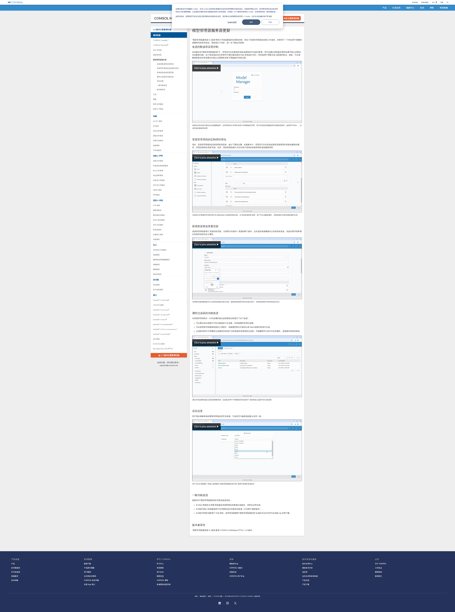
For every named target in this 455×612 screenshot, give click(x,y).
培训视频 (444, 7)
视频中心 (410, 7)
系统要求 (14, 576)
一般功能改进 (162, 85)
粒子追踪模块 (158, 290)
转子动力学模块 (159, 185)
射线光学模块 (158, 136)
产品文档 (305, 580)
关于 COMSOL (380, 563)
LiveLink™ (161, 300)
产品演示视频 (89, 568)
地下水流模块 (158, 225)
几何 (154, 94)
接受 (251, 22)
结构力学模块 (158, 161)
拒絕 (270, 22)
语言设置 (160, 81)
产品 (384, 7)
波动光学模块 (158, 131)
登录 (442, 2)
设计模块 (156, 339)
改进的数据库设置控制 (165, 64)
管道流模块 (157, 230)
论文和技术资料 (90, 576)
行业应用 (396, 7)
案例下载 (87, 563)
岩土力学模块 (158, 170)
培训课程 (160, 568)
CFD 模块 (156, 205)
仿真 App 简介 (89, 584)
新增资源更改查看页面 (165, 72)
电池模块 (156, 255)
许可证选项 (15, 572)
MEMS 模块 (157, 190)
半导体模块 (157, 150)
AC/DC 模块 (157, 121)
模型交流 (160, 576)
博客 (432, 7)
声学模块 (156, 195)
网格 (154, 99)
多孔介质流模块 (159, 220)
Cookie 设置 (218, 596)
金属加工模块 (158, 234)
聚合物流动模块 (159, 215)
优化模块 (156, 285)
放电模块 (156, 145)
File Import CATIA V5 (163, 349)
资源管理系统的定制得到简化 (168, 68)
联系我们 (378, 576)
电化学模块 (157, 274)
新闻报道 (378, 572)
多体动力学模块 (159, 180)
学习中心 (160, 563)
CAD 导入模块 (158, 305)
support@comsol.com (169, 365)
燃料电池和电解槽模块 (161, 260)
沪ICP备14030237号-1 (232, 596)
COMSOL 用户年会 (237, 576)
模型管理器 (157, 55)
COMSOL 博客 (162, 580)
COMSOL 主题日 (236, 568)
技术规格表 (15, 568)
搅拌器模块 (157, 210)
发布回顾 (14, 580)
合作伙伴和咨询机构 (310, 576)
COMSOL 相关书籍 (91, 580)
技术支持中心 (307, 563)
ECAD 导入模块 (159, 344)
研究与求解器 (158, 104)
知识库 (304, 572)
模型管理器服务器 (159, 60)
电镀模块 (156, 264)
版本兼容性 (161, 89)
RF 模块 (156, 126)
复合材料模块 (158, 175)
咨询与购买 (424, 2)
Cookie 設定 (232, 22)
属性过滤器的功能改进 (165, 77)
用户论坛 (160, 572)
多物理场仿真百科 (164, 584)
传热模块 (156, 239)
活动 (422, 7)
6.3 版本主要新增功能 (289, 18)
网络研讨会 (234, 563)
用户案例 (87, 572)
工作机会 (378, 568)
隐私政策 (203, 596)
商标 (209, 596)
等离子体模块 (158, 141)
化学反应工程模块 (159, 250)
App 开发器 (157, 50)
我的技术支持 (307, 568)
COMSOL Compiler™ (161, 40)
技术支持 (415, 2)
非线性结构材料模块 (160, 166)
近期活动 (233, 572)
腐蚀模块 (156, 269)
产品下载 (305, 584)
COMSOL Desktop (160, 45)
